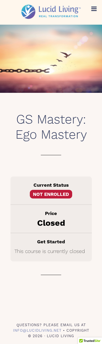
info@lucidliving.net (37, 330)
